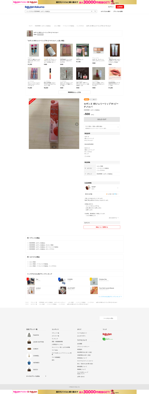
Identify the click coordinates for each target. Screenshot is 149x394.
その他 (77, 58)
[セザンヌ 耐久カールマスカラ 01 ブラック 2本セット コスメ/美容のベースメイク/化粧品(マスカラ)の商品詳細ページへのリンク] (34, 50)
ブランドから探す (118, 11)
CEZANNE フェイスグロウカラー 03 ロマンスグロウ (66, 61)
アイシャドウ (95, 58)
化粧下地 (110, 58)
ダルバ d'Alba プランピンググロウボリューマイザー (98, 84)
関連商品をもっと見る (74, 92)
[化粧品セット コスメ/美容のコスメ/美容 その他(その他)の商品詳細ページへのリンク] (82, 50)
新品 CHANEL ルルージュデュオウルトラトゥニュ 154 (50, 84)
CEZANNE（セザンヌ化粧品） (43, 26)
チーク (61, 58)
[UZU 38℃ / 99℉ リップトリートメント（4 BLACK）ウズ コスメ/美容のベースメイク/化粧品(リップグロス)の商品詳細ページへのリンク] (82, 73)
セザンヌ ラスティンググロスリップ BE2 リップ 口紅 (66, 84)
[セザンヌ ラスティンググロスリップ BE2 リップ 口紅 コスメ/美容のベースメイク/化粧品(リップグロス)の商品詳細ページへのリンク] (66, 73)
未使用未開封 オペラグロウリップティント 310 (114, 84)
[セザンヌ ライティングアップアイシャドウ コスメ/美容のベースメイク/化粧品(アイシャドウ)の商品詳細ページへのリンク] (98, 50)
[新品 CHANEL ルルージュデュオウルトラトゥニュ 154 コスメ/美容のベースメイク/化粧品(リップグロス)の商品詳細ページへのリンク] (50, 73)
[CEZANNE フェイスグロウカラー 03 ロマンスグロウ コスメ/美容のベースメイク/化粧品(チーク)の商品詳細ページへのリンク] (66, 50)
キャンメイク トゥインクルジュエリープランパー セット (34, 84)
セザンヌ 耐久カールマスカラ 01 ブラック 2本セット (34, 61)
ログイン (111, 7)
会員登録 (120, 7)
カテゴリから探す (105, 11)
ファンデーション (48, 58)
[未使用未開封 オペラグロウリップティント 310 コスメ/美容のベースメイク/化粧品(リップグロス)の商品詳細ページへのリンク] (114, 73)
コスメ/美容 (57, 26)
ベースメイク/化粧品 (68, 26)
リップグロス (80, 26)
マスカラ (30, 58)
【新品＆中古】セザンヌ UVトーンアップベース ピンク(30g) (114, 61)
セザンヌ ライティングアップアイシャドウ (98, 60)
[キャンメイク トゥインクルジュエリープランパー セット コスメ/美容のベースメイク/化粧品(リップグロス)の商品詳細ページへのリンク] (34, 73)
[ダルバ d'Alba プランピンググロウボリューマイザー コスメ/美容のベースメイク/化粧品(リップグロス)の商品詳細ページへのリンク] (98, 73)
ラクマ (30, 26)
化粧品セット (79, 59)
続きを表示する (113, 218)
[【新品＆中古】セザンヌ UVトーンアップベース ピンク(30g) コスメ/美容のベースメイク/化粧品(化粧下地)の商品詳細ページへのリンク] (114, 50)
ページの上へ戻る (108, 318)
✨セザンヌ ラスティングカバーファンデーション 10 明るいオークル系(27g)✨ (50, 61)
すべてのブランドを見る (33, 376)
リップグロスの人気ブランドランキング (110, 296)
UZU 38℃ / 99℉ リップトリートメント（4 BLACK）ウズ (82, 84)
